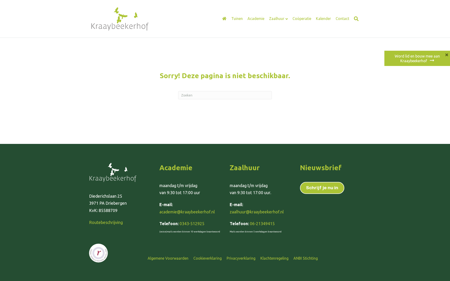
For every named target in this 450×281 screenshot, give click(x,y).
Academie (256, 18)
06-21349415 (262, 223)
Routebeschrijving (106, 222)
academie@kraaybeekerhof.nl (187, 211)
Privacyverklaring (241, 258)
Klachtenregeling (274, 258)
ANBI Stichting (305, 258)
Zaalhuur (276, 18)
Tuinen (237, 18)
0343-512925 (192, 223)
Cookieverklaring (207, 258)
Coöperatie (301, 18)
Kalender (323, 18)
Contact (342, 18)
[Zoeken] (355, 18)
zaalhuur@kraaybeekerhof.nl (257, 211)
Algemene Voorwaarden (168, 258)
